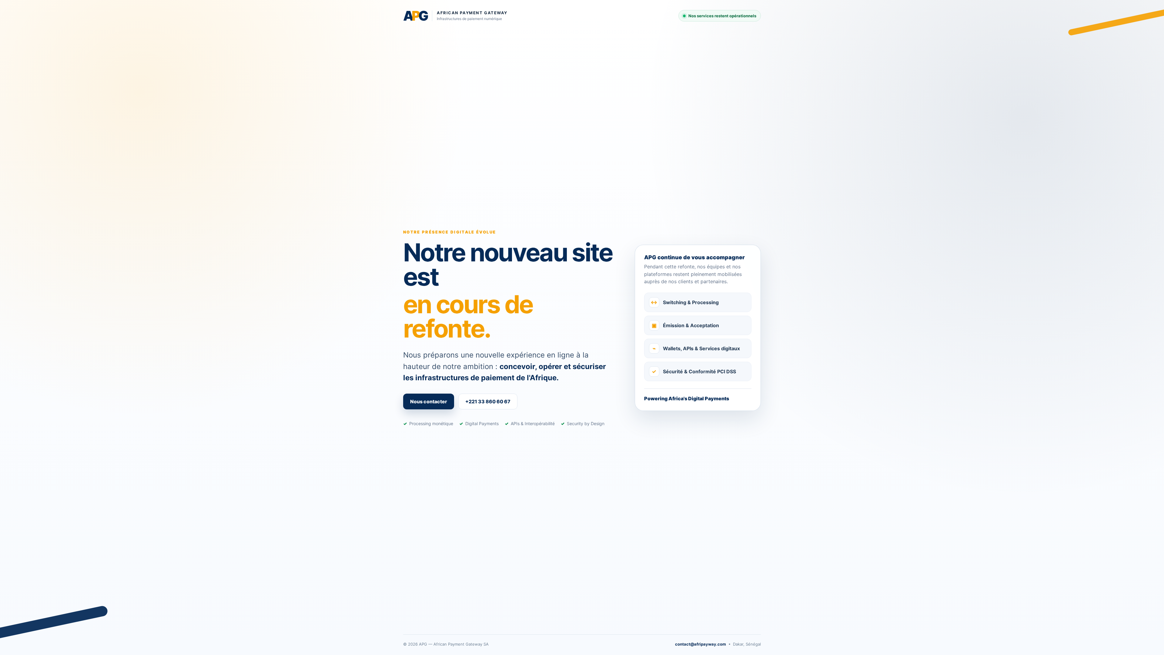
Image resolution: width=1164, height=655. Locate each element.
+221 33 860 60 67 (487, 401)
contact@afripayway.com (700, 644)
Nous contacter (428, 401)
